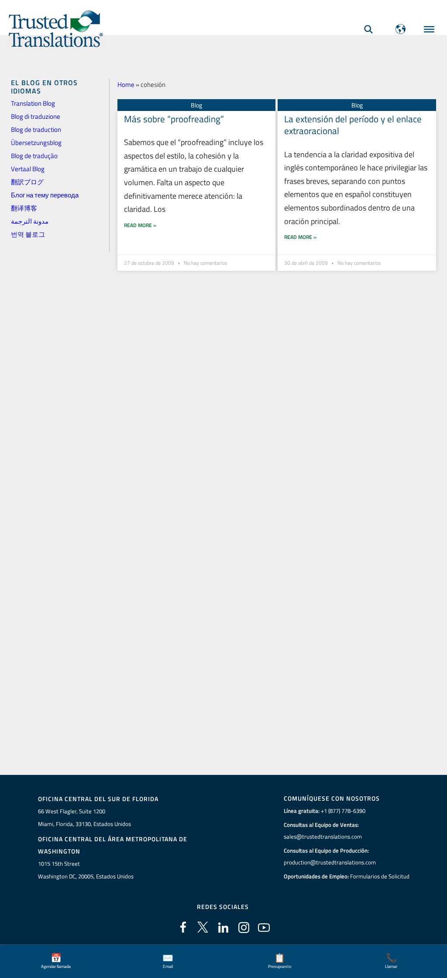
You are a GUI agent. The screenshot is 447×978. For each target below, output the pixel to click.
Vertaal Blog (28, 169)
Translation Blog (33, 103)
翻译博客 (24, 208)
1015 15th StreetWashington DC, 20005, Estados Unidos (86, 870)
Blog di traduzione (35, 116)
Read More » (140, 225)
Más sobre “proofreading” (174, 119)
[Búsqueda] (368, 29)
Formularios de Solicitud (379, 876)
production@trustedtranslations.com (330, 862)
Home (125, 84)
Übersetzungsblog (36, 143)
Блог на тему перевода (45, 195)
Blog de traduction (36, 129)
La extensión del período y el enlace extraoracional (353, 125)
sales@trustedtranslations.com (323, 836)
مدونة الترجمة (29, 221)
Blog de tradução (34, 156)
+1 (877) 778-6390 (343, 810)
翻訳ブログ (27, 182)
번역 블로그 (28, 234)
